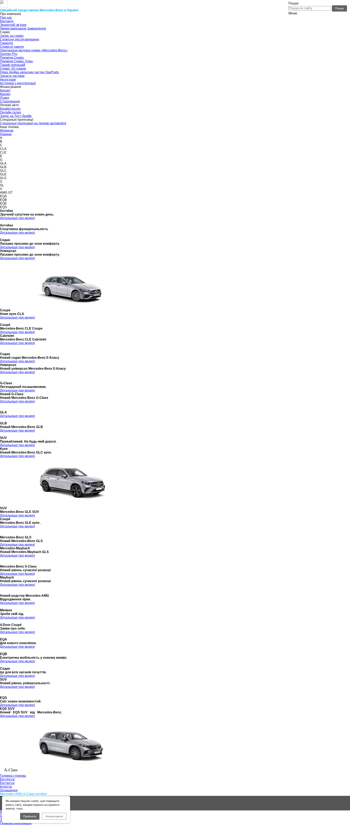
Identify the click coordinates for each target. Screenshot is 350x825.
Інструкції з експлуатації (18, 83)
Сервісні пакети (12, 46)
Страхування (10, 101)
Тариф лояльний (12, 65)
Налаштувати (54, 816)
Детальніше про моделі (17, 218)
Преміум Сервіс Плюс (16, 61)
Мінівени (6, 130)
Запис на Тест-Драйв (16, 116)
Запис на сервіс (12, 35)
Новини (6, 134)
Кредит (5, 90)
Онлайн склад (10, 112)
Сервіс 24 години (13, 68)
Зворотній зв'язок (13, 25)
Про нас (6, 17)
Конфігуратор (10, 108)
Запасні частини (12, 76)
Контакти (6, 21)
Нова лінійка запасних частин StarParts (29, 72)
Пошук (339, 8)
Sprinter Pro (8, 54)
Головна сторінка (13, 775)
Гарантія (6, 43)
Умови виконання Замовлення (23, 28)
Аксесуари (8, 79)
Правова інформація (16, 823)
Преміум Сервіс (12, 57)
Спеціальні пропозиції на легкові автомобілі (33, 123)
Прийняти (29, 816)
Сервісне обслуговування (19, 39)
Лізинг (4, 97)
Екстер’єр (7, 783)
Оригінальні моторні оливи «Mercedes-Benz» (33, 50)
